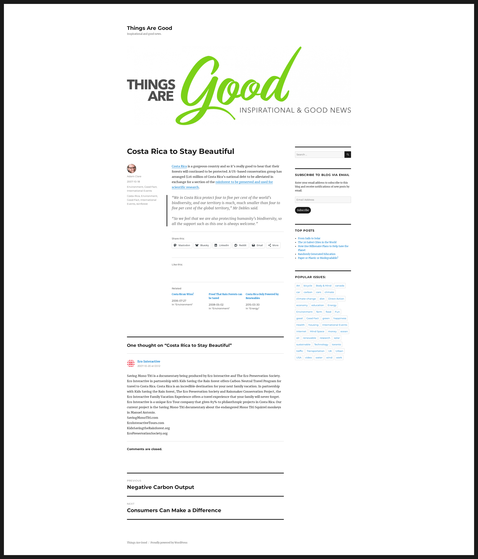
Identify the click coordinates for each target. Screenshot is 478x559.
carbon (308, 292)
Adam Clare (134, 176)
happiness (339, 318)
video (308, 357)
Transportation (316, 350)
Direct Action (336, 298)
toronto (336, 344)
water (319, 357)
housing (313, 324)
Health (300, 324)
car (298, 292)
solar (337, 337)
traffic (299, 350)
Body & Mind (323, 285)
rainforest (142, 203)
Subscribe (303, 210)
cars (318, 292)
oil (297, 337)
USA (298, 357)
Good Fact (150, 186)
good (299, 318)
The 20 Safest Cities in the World (317, 242)
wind (329, 357)
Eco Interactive (148, 361)
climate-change (306, 298)
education (317, 305)
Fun (337, 311)
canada (339, 285)
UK (330, 350)
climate (329, 292)
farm (319, 311)
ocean (344, 331)
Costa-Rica (133, 195)
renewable (309, 337)
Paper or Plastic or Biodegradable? (318, 258)
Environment (135, 186)
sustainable (303, 344)
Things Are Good (149, 28)
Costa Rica (179, 166)
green (326, 318)
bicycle (308, 285)
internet (301, 331)
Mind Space (317, 331)
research (325, 337)
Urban (339, 350)
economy (302, 305)
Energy (332, 305)
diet (322, 298)
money (332, 331)
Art (298, 285)
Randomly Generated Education (317, 254)
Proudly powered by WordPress (168, 542)
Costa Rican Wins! (183, 294)
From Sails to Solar (309, 238)
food (328, 311)
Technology (321, 344)
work (339, 357)
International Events (139, 190)
